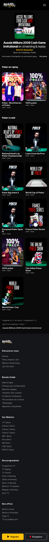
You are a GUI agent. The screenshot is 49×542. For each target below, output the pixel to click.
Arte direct (6, 439)
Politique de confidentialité (13, 386)
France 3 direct (8, 429)
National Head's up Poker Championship (12, 154)
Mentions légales (9, 389)
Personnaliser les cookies (13, 399)
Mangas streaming (10, 489)
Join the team (8, 366)
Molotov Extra (8, 509)
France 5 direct (8, 432)
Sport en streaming (21, 52)
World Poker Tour (10, 307)
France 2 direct (8, 426)
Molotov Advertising (11, 363)
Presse (5, 356)
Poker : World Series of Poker (11, 104)
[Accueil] (9, 5)
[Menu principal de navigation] (44, 5)
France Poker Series (35, 229)
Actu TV (5, 493)
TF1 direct (6, 422)
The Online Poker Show (34, 269)
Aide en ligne (7, 382)
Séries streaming (9, 479)
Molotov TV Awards (10, 486)
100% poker (31, 103)
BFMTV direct (8, 449)
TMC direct (7, 446)
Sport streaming (9, 483)
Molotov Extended (10, 512)
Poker (33, 52)
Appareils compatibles (11, 406)
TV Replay (6, 469)
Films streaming (9, 476)
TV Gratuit (6, 472)
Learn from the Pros (35, 153)
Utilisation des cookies (12, 393)
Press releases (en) (10, 359)
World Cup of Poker (35, 193)
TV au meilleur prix (10, 519)
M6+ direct (6, 436)
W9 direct (6, 443)
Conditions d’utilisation (11, 396)
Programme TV (8, 466)
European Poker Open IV (12, 230)
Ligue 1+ (5, 516)
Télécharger (7, 403)
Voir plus (43, 56)
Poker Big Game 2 (10, 193)
